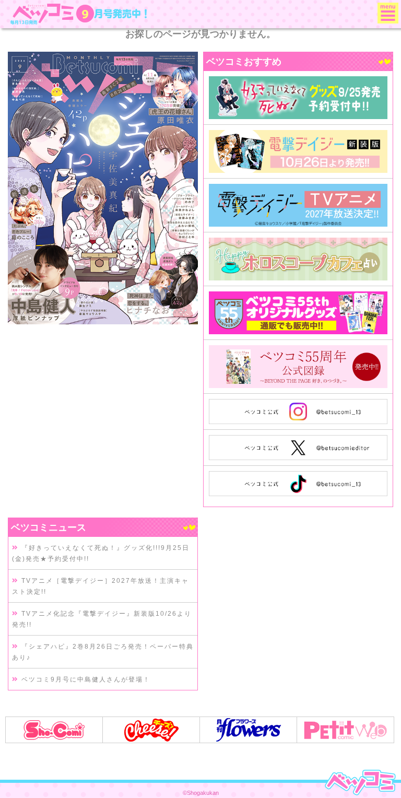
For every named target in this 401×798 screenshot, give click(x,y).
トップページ (360, 782)
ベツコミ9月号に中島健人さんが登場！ (84, 679)
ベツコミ (43, 14)
